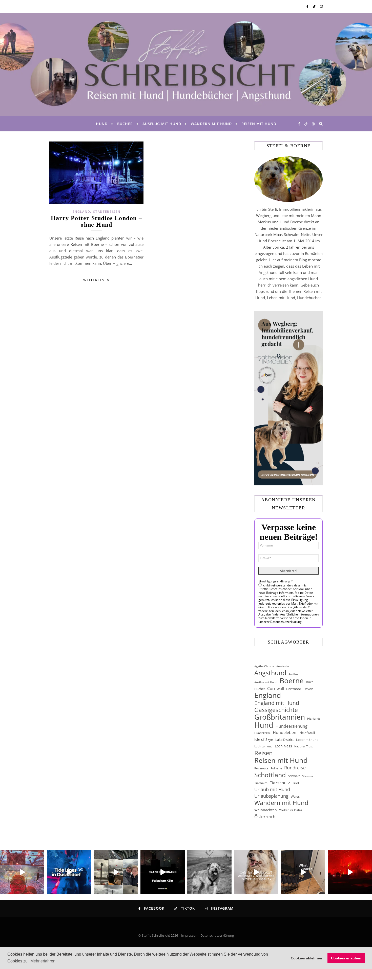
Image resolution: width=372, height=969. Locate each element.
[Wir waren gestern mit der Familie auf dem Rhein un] (116, 872)
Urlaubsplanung (271, 796)
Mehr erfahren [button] (42, 961)
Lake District (284, 739)
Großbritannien (279, 717)
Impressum (189, 935)
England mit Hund (276, 703)
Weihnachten (265, 810)
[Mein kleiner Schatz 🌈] (209, 872)
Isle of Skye (263, 739)
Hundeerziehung (291, 726)
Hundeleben (284, 732)
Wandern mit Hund (211, 123)
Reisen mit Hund (258, 123)
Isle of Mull (307, 732)
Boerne (292, 680)
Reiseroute (261, 768)
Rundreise (295, 768)
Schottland (270, 775)
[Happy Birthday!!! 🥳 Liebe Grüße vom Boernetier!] (303, 872)
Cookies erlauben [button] (346, 958)
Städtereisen (106, 211)
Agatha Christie (264, 666)
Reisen (263, 753)
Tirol (295, 783)
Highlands (313, 718)
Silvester (307, 776)
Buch (310, 682)
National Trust (303, 746)
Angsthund (270, 673)
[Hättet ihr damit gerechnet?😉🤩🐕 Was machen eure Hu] (256, 872)
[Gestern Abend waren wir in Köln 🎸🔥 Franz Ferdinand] (162, 872)
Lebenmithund (307, 739)
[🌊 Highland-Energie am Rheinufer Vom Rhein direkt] (69, 872)
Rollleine (276, 768)
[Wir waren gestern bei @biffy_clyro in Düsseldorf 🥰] (350, 872)
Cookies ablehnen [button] (306, 958)
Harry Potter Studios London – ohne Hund (96, 221)
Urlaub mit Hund (272, 789)
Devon (308, 689)
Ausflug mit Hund (161, 123)
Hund (102, 123)
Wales (295, 796)
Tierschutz (280, 783)
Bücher (125, 123)
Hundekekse (262, 733)
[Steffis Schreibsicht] (186, 64)
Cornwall (275, 688)
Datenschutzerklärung (217, 935)
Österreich (264, 816)
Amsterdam (283, 666)
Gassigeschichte (276, 710)
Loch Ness (283, 746)
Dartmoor (293, 689)
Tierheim (260, 783)
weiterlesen (96, 280)
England (81, 211)
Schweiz (294, 776)
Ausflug (293, 674)
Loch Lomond (263, 746)
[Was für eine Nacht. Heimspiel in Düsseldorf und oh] (22, 872)
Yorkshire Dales (290, 810)
